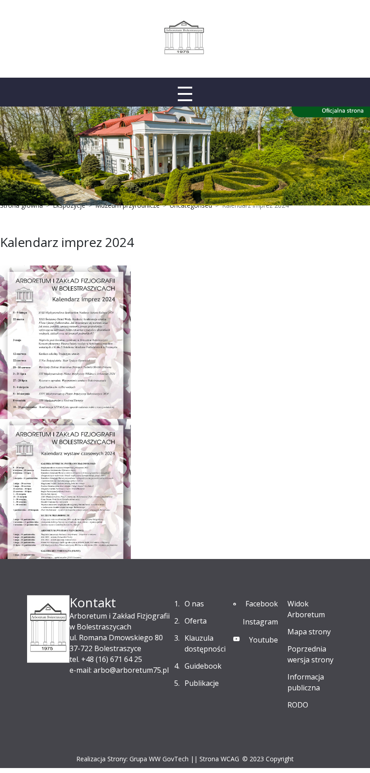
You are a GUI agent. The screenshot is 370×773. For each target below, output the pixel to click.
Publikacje (202, 683)
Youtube (263, 640)
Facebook (261, 604)
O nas (194, 604)
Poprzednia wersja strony (310, 654)
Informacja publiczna (305, 682)
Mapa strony (309, 632)
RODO (297, 705)
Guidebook (203, 666)
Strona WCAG (219, 758)
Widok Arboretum (306, 609)
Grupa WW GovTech (159, 758)
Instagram (260, 622)
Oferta (196, 621)
